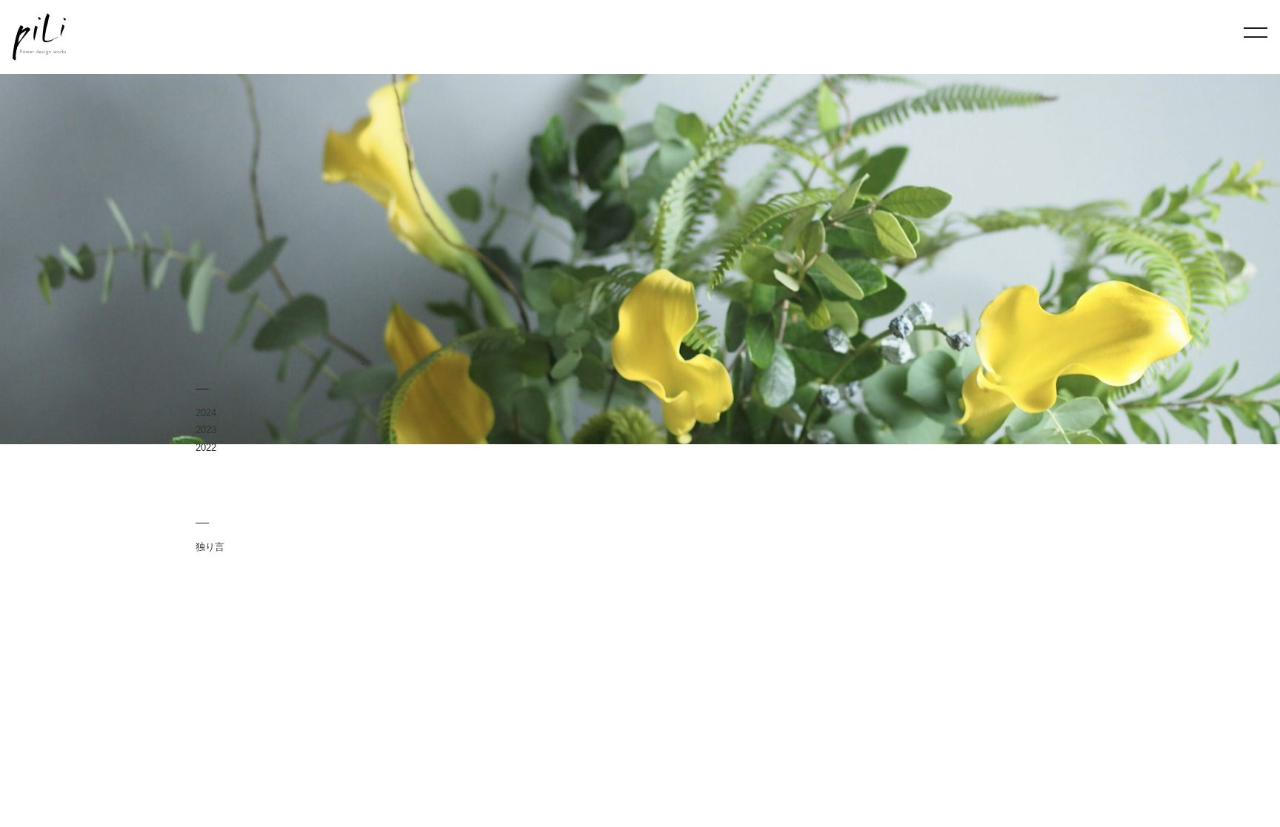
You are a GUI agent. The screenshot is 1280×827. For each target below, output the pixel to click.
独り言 (210, 546)
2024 (206, 412)
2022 (206, 447)
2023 (206, 429)
